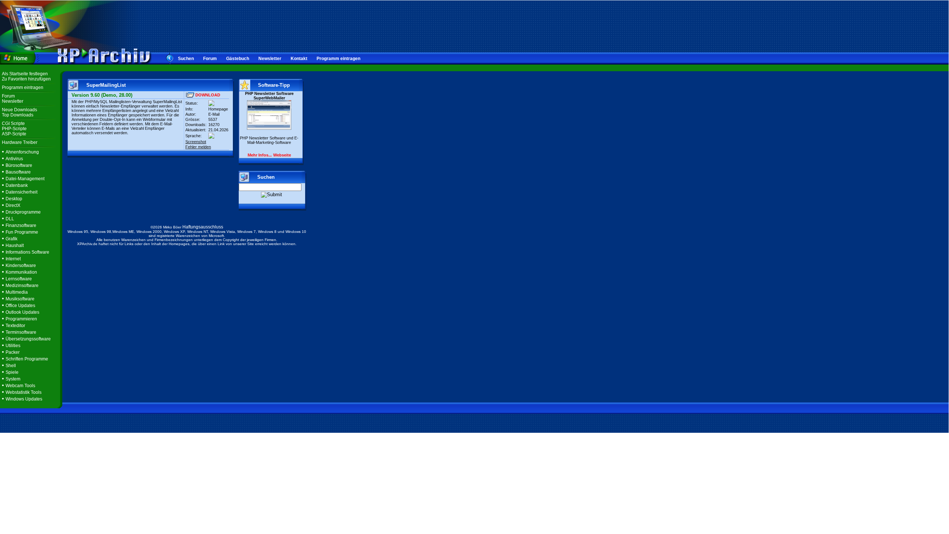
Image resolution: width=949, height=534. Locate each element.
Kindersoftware (21, 265)
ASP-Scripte (14, 133)
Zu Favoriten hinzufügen (26, 79)
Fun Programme (22, 232)
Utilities (13, 345)
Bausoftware (18, 172)
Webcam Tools (20, 385)
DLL (10, 218)
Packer (13, 352)
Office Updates (20, 305)
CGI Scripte (13, 123)
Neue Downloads (19, 109)
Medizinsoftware (22, 285)
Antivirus (14, 158)
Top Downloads (17, 115)
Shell (11, 365)
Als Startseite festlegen (25, 73)
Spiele (12, 372)
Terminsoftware (21, 332)
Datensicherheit (21, 192)
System (13, 379)
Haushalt (15, 245)
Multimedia (17, 292)
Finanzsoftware (21, 225)
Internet (13, 258)
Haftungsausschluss (202, 227)
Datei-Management (25, 178)
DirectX (13, 205)
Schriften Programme (27, 359)
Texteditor (15, 325)
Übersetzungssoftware (28, 339)
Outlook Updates (22, 312)
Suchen (186, 58)
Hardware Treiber (19, 142)
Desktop (14, 198)
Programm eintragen (338, 58)
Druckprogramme (23, 212)
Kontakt (299, 58)
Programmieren (21, 319)
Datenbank (17, 185)
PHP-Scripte (14, 128)
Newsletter (269, 58)
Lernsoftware (19, 278)
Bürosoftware (19, 165)
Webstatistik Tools (24, 392)
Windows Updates (24, 399)
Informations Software (27, 252)
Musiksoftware (20, 298)
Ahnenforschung (22, 152)
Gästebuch (237, 58)
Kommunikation (21, 272)
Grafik (11, 238)
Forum (210, 58)
